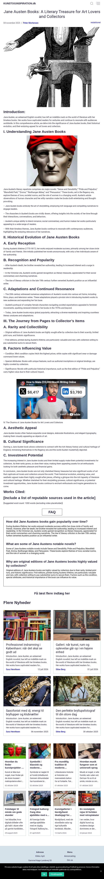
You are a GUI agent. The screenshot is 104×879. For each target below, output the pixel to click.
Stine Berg (60, 669)
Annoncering (69, 856)
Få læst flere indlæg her (52, 593)
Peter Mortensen (30, 23)
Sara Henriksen (13, 669)
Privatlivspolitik (56, 874)
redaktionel (96, 22)
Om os (70, 860)
